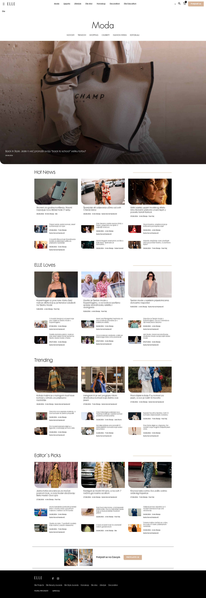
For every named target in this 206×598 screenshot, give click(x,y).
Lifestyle (77, 4)
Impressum (56, 591)
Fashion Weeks (120, 35)
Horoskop (101, 4)
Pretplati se (196, 4)
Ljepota (67, 4)
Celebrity (106, 35)
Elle (3, 11)
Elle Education (130, 4)
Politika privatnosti (41, 591)
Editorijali (134, 35)
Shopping (93, 35)
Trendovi (82, 35)
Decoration (115, 4)
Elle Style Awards (71, 585)
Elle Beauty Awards (54, 585)
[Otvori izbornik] (3, 3)
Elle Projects (39, 585)
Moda (56, 4)
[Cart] (184, 4)
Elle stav (89, 4)
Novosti (70, 35)
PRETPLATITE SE (132, 557)
